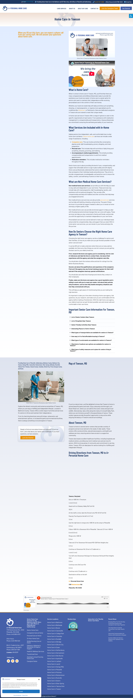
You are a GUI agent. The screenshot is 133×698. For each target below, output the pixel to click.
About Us (72, 8)
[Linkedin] (12, 661)
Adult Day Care (83, 8)
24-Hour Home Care (33, 638)
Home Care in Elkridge (54, 642)
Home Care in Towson (54, 689)
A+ (69, 581)
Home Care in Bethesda (54, 625)
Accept (21, 691)
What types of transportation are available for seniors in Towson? (92, 332)
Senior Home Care (32, 630)
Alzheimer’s (81, 110)
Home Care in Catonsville (55, 631)
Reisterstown (75, 584)
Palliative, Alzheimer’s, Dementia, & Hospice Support (34, 647)
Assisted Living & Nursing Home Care (35, 657)
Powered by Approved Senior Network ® (46, 696)
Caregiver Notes (32, 661)
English (24, 1)
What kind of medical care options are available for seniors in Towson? (90, 344)
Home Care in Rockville (54, 678)
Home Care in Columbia (54, 636)
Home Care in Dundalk (54, 639)
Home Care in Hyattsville (55, 658)
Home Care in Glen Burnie (55, 656)
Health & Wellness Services (35, 651)
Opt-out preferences (17, 695)
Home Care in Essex (53, 647)
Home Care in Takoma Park (55, 686)
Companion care (77, 142)
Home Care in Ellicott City (55, 644)
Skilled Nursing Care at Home (34, 642)
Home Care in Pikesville (54, 669)
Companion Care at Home (35, 633)
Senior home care (88, 136)
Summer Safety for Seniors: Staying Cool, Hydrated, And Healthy (115, 639)
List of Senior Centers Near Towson (82, 317)
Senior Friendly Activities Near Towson (83, 325)
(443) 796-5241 (15, 641)
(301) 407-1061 (15, 649)
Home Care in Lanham (54, 661)
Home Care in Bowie (53, 628)
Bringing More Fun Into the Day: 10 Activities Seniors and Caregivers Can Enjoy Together (116, 623)
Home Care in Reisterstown (55, 675)
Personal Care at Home (34, 636)
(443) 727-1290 (99, 2)
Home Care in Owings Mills (55, 667)
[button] (131, 16)
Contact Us (94, 8)
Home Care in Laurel (53, 664)
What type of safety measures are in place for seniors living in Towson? (90, 350)
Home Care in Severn (53, 681)
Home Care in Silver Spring (55, 683)
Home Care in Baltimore (54, 622)
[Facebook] (8, 661)
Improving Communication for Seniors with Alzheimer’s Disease (117, 634)
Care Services (61, 8)
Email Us (128, 2)
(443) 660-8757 (15, 634)
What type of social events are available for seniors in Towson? (91, 340)
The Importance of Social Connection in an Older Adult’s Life (116, 629)
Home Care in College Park (55, 633)
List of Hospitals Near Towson (81, 321)
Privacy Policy (25, 695)
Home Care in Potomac (54, 672)
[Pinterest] (17, 661)
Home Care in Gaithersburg (55, 650)
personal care (104, 200)
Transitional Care (32, 654)
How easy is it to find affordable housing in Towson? (88, 336)
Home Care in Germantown (55, 653)
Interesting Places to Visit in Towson (83, 329)
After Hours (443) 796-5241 (114, 2)
